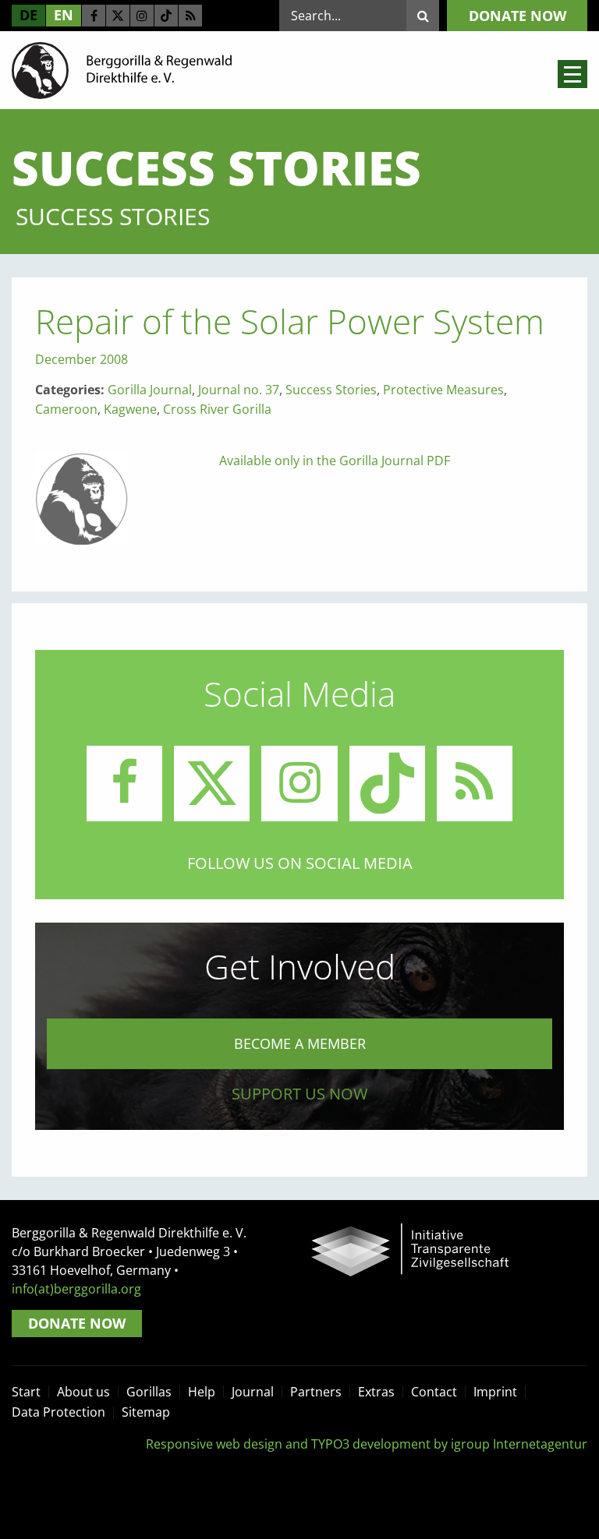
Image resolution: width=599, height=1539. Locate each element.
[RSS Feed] (190, 15)
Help (201, 1391)
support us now (299, 1093)
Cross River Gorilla (217, 409)
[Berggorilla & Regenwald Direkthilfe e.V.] (122, 69)
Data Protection (58, 1412)
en (63, 14)
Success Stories (331, 389)
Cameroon (66, 409)
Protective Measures (443, 389)
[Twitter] (117, 15)
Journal (253, 1391)
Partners (316, 1391)
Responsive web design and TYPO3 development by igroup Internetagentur (366, 1444)
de (28, 14)
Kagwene (130, 409)
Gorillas (149, 1391)
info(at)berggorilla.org (76, 1288)
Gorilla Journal (150, 389)
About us (83, 1391)
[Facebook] (93, 15)
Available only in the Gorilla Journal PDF (334, 460)
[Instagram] (142, 15)
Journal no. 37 (238, 389)
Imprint (495, 1391)
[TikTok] (166, 15)
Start (26, 1391)
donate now (517, 15)
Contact (434, 1391)
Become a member (300, 1043)
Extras (376, 1391)
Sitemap (146, 1412)
